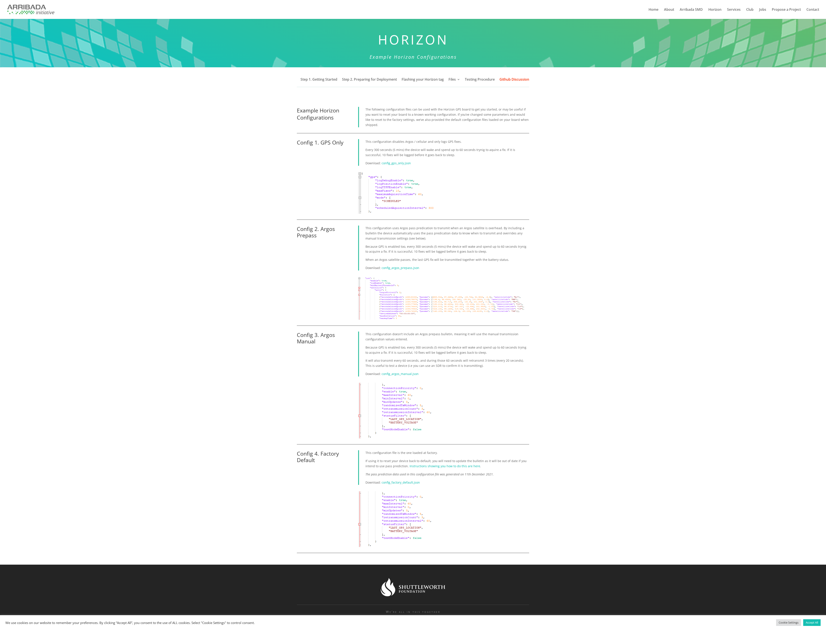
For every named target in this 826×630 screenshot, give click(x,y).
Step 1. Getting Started (319, 80)
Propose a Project (786, 10)
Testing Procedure (480, 80)
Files (452, 80)
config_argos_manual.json (400, 374)
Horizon (714, 10)
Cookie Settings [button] (788, 622)
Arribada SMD (691, 10)
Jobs (762, 10)
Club (750, 10)
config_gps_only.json (396, 163)
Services (734, 10)
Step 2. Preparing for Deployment (369, 80)
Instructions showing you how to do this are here (445, 466)
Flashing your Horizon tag (423, 80)
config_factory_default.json (401, 482)
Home (653, 10)
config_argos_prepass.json (400, 268)
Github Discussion (514, 80)
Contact (812, 10)
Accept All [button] (812, 622)
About (669, 10)
